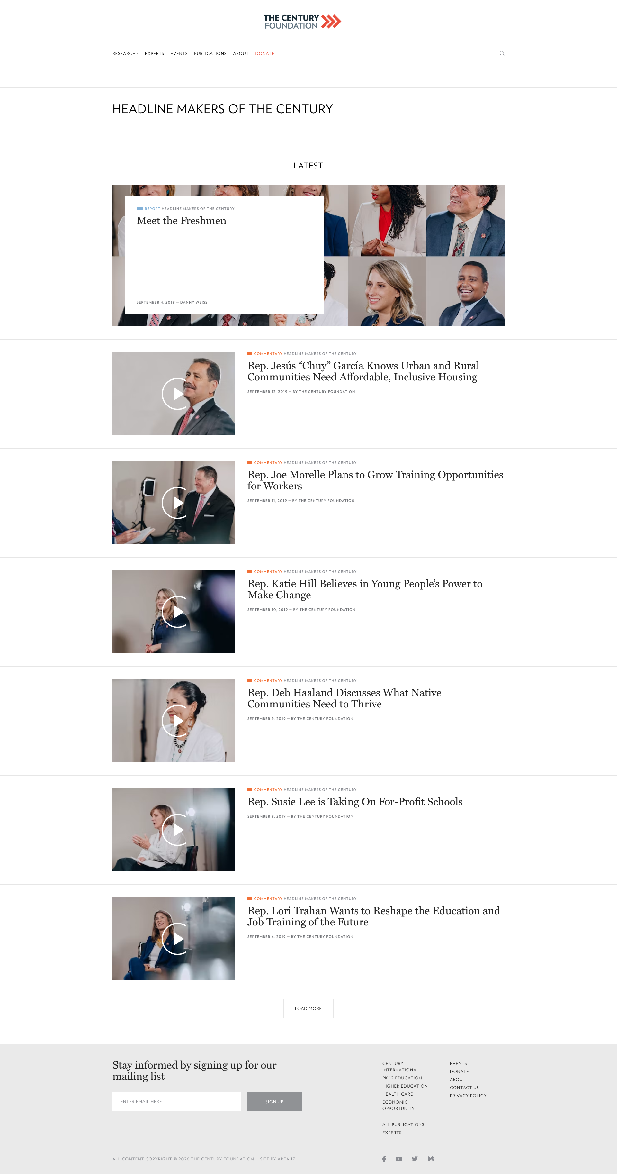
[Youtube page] (399, 1158)
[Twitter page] (415, 1158)
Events (179, 53)
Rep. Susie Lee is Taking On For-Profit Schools (355, 802)
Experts (154, 53)
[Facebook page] (384, 1158)
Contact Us (464, 1087)
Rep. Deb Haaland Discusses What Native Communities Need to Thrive (344, 698)
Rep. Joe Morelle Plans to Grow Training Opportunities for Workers (375, 480)
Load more (308, 1008)
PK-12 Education (402, 1078)
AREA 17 (286, 1159)
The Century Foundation (327, 392)
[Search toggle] (502, 53)
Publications (210, 53)
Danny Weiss (194, 302)
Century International (400, 1066)
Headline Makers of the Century (198, 209)
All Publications (403, 1124)
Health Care (397, 1094)
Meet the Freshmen (182, 221)
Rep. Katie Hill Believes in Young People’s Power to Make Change (365, 589)
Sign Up (274, 1101)
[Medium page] (431, 1158)
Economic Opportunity (398, 1105)
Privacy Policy (468, 1095)
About (241, 53)
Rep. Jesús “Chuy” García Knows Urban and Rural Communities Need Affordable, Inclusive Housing (363, 371)
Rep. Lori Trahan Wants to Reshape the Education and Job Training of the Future (373, 917)
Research (124, 53)
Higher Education (405, 1086)
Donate (264, 53)
